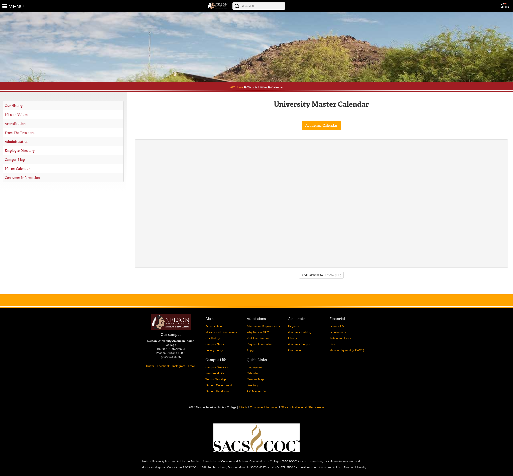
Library (292, 338)
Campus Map (15, 160)
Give (332, 344)
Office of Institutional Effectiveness (302, 407)
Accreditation (15, 124)
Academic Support (299, 344)
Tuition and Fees (340, 338)
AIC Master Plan (257, 391)
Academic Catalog (299, 332)
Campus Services (216, 367)
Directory (252, 385)
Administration (16, 142)
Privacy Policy (214, 350)
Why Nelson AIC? (258, 332)
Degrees (293, 326)
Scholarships (337, 332)
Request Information (260, 344)
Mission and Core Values (221, 332)
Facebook (163, 366)
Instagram (178, 366)
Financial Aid (337, 326)
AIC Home (236, 87)
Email (191, 366)
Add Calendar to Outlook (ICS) (321, 275)
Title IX (243, 407)
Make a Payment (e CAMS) (346, 350)
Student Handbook (217, 391)
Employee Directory (20, 151)
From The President (20, 133)
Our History (14, 106)
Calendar (252, 373)
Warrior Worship (215, 379)
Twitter (150, 366)
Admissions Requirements (263, 326)
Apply (250, 350)
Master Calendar (17, 169)
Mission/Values (16, 115)
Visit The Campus (258, 338)
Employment (255, 367)
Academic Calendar (321, 125)
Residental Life (214, 373)
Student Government (218, 385)
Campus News (214, 344)
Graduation (295, 350)
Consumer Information (22, 178)
